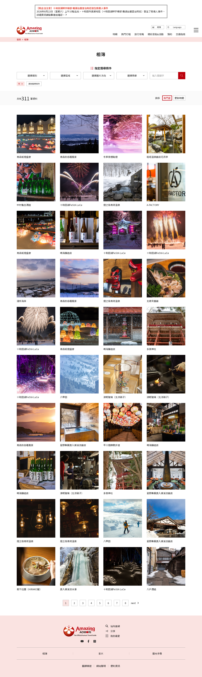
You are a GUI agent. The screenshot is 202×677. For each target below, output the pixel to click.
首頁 (19, 39)
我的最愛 (115, 636)
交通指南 (180, 34)
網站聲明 (101, 666)
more (20, 116)
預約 (169, 34)
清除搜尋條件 (34, 83)
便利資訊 (115, 666)
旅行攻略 (139, 34)
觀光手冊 (157, 653)
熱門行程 (126, 34)
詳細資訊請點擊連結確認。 (51, 15)
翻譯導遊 (87, 666)
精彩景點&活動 (156, 34)
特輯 (115, 34)
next (133, 603)
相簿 (44, 653)
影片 (101, 653)
